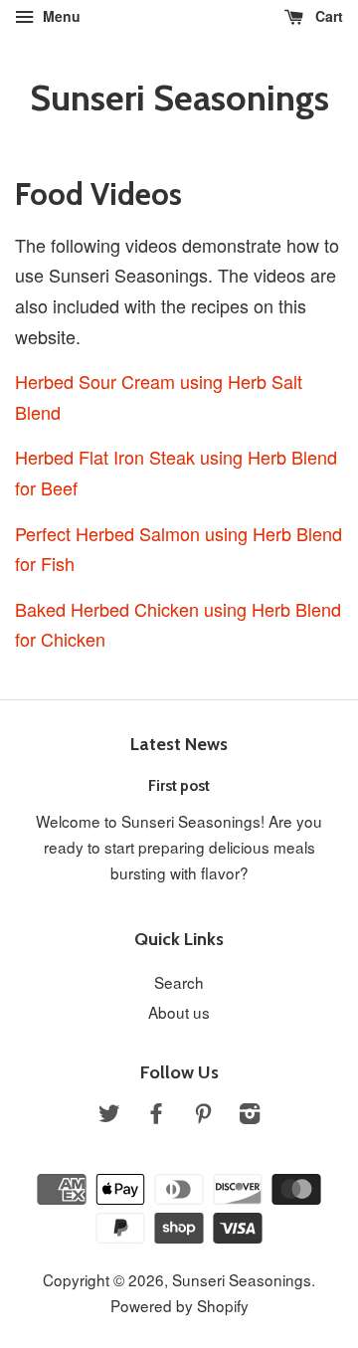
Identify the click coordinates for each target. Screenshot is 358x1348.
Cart (327, 16)
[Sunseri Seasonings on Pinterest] (203, 1115)
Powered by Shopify (179, 1305)
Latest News (179, 744)
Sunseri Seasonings (179, 98)
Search (179, 982)
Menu (60, 16)
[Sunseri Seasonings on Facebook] (156, 1115)
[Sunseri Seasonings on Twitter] (109, 1115)
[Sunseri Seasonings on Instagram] (250, 1115)
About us (179, 1012)
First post (179, 785)
